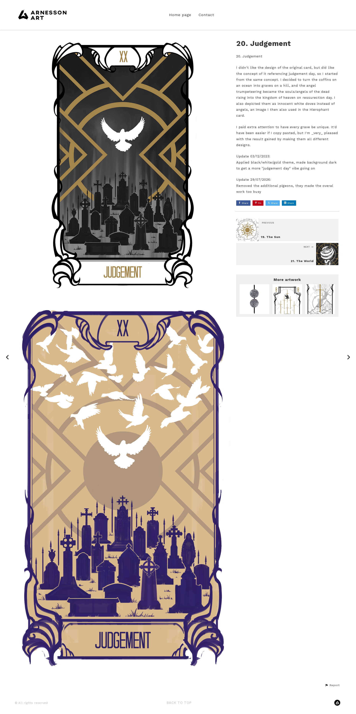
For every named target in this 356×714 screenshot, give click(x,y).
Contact (206, 15)
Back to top (179, 703)
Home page (180, 15)
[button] (332, 685)
